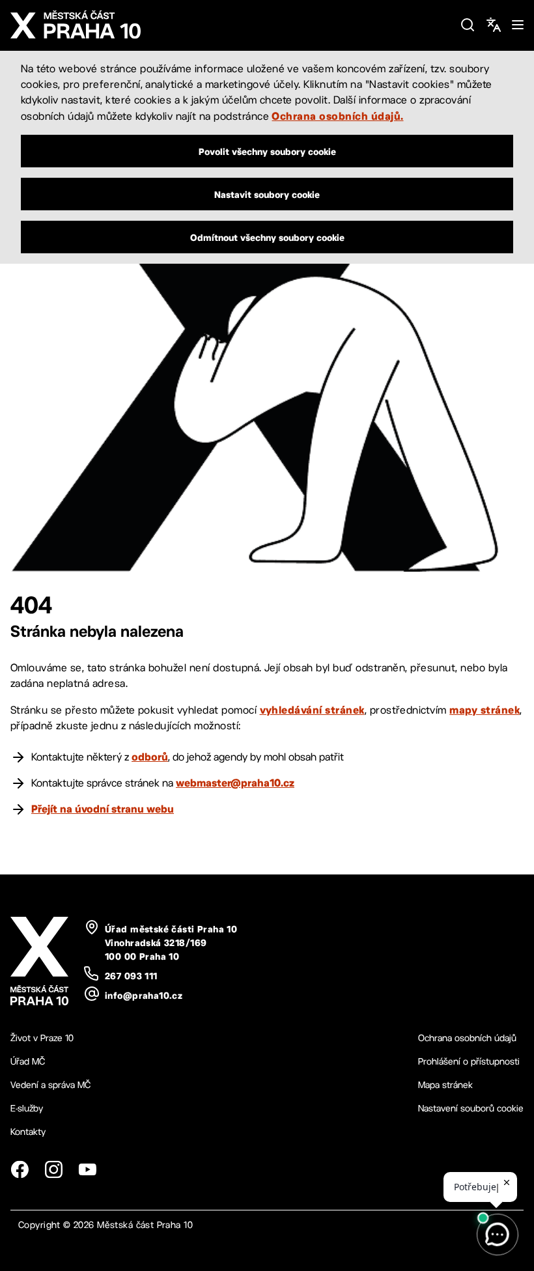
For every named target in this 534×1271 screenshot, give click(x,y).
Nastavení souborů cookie (471, 1108)
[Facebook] (19, 1169)
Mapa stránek (445, 1085)
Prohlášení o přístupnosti (469, 1061)
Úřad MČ (27, 1061)
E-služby (26, 1108)
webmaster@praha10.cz (235, 783)
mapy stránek (484, 710)
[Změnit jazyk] (493, 25)
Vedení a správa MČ (50, 1085)
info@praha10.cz (143, 995)
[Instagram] (53, 1169)
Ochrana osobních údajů (467, 1038)
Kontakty (28, 1131)
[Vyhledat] (467, 25)
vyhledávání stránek (312, 710)
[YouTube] (87, 1169)
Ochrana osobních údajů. (337, 116)
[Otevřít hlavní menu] (518, 24)
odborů (150, 756)
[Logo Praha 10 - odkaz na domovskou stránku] (229, 24)
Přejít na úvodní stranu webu (102, 809)
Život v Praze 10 (42, 1038)
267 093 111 (131, 976)
